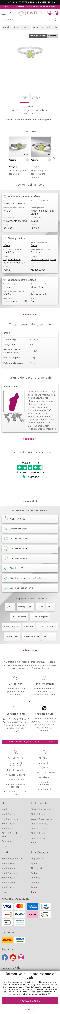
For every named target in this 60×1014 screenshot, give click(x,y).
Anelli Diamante (10, 814)
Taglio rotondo (39, 294)
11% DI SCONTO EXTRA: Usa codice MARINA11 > (30, 2)
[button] (4, 12)
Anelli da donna (19, 616)
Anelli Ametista (9, 873)
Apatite (34, 887)
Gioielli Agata (38, 814)
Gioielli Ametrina (39, 828)
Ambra (34, 873)
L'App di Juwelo (16, 779)
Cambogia (37, 301)
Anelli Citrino (8, 887)
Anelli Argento (9, 882)
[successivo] (53, 158)
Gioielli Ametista (39, 823)
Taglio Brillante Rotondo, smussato (14, 261)
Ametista (35, 882)
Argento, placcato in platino (42, 212)
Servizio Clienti (16, 758)
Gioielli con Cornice (47, 626)
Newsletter (44, 777)
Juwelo (35, 228)
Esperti (44, 767)
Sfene (6, 245)
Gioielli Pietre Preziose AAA (13, 835)
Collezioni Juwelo (42, 27)
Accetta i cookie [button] (30, 1001)
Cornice (7, 228)
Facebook (5, 957)
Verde (6, 270)
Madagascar (38, 270)
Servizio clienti (16, 714)
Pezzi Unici (49, 636)
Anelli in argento (11, 626)
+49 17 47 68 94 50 (16, 719)
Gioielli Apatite (38, 833)
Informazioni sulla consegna (15, 785)
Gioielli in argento (40, 616)
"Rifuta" (15, 989)
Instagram (21, 957)
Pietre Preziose (21, 27)
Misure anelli (44, 789)
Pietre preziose (25, 607)
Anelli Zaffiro (8, 828)
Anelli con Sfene (31, 636)
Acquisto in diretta (15, 775)
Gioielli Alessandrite (41, 819)
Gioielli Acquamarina (42, 809)
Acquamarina (38, 858)
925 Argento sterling (15, 221)
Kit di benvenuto (15, 770)
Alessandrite (37, 868)
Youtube (13, 957)
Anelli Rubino (8, 823)
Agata (34, 863)
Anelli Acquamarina (12, 858)
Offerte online (12, 636)
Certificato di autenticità (16, 764)
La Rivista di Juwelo (44, 772)
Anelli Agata (8, 863)
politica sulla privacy (37, 994)
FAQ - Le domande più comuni (15, 793)
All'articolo (28, 314)
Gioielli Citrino (38, 838)
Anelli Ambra (8, 868)
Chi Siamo (44, 758)
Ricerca (55, 19)
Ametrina (35, 877)
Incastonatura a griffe (43, 259)
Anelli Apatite (9, 877)
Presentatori (44, 763)
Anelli (50, 607)
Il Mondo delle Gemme (44, 783)
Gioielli (6, 27)
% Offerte (28, 626)
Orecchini (7, 841)
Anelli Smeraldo (10, 819)
